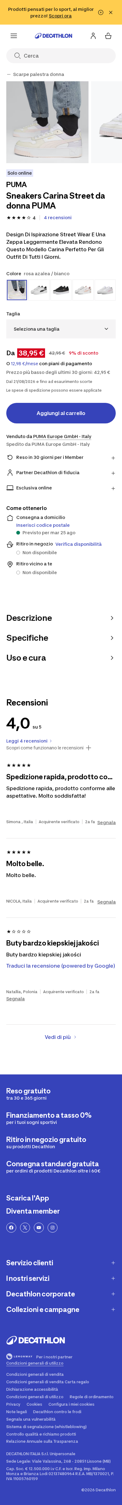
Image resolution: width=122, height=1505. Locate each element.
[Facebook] (11, 1228)
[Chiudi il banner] (111, 12)
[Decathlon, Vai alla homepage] (53, 36)
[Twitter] (25, 1228)
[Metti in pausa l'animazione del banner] (101, 12)
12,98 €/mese (24, 363)
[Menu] (13, 35)
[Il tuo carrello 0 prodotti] (108, 35)
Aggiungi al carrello (61, 413)
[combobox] (61, 328)
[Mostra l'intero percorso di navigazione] (8, 74)
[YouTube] (39, 1228)
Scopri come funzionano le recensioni (45, 747)
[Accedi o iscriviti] (93, 35)
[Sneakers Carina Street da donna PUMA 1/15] (47, 122)
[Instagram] (53, 1228)
